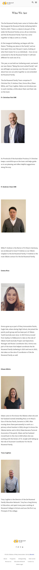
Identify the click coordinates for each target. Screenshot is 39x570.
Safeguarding (22, 559)
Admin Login (19, 564)
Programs (12, 559)
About (5, 559)
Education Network (19, 561)
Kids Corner (32, 559)
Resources (8, 561)
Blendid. (32, 554)
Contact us (31, 561)
